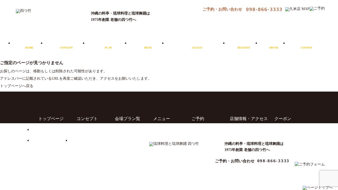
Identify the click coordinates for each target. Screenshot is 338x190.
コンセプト (66, 44)
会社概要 (46, 129)
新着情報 (46, 140)
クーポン (306, 44)
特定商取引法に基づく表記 (102, 140)
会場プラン (108, 44)
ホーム (29, 44)
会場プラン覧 (127, 118)
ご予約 (244, 44)
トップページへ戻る (16, 86)
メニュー (148, 44)
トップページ (51, 118)
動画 (274, 44)
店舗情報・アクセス (197, 44)
